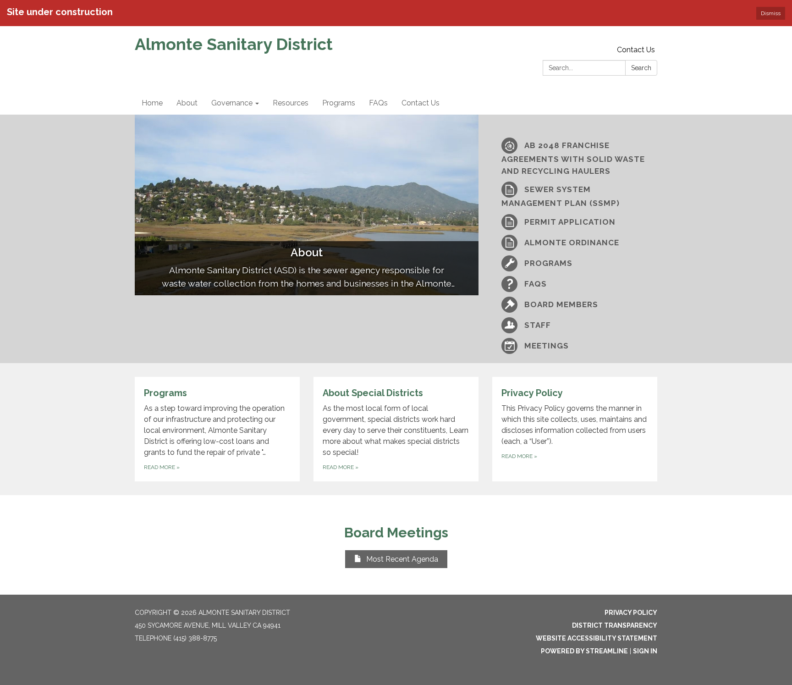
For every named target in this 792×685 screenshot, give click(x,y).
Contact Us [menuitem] (421, 103)
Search (641, 68)
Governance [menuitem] (232, 103)
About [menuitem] (187, 103)
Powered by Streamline (584, 651)
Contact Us (636, 49)
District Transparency (614, 625)
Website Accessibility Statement (596, 638)
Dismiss (771, 13)
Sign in (645, 651)
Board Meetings (396, 533)
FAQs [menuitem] (378, 103)
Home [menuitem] (152, 103)
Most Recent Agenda (402, 559)
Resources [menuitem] (290, 103)
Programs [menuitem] (338, 103)
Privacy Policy (631, 612)
